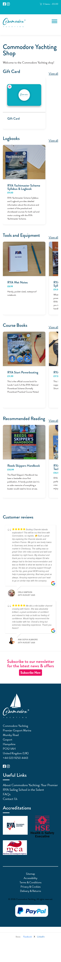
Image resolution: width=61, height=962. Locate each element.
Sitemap (30, 874)
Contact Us (10, 798)
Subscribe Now (30, 672)
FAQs (6, 794)
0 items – (50, 4)
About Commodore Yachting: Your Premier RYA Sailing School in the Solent (30, 787)
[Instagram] (8, 4)
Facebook (27, 936)
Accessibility (30, 878)
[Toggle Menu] (54, 21)
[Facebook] (4, 4)
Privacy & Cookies (31, 886)
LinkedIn (41, 936)
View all (53, 73)
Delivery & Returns (30, 891)
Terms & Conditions (30, 882)
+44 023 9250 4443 (15, 758)
